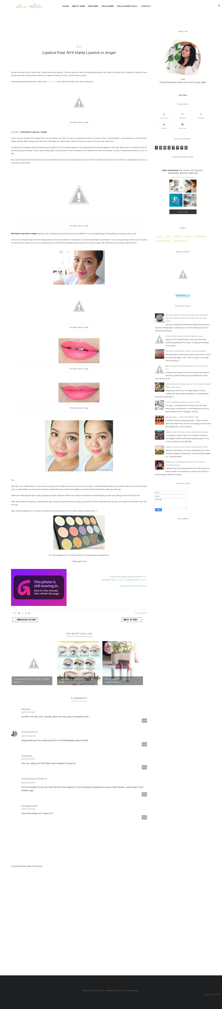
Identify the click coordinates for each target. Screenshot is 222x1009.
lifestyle (178, 236)
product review (180, 241)
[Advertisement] (123, 16)
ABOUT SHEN (78, 6)
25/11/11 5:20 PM (28, 783)
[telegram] (19, 613)
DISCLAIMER (108, 6)
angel (79, 46)
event (168, 236)
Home (66, 6)
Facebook (121, 580)
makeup (188, 236)
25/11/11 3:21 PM (27, 759)
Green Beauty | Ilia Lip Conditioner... (72, 680)
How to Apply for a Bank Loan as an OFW (182, 402)
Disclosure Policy (127, 6)
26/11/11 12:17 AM (28, 809)
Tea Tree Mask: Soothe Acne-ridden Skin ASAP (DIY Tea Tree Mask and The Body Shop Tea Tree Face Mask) (186, 318)
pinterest (182, 118)
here (145, 577)
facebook (201, 118)
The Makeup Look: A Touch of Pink (31, 680)
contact (146, 6)
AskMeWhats (29, 732)
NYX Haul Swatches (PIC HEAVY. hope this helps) (185, 351)
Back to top (211, 995)
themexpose (111, 991)
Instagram (164, 118)
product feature (163, 241)
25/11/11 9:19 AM (28, 712)
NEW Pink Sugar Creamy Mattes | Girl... (118, 680)
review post (52, 81)
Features (93, 6)
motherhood (200, 236)
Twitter (144, 580)
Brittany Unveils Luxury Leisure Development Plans (186, 447)
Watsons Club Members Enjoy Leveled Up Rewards (186, 432)
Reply (144, 720)
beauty (159, 236)
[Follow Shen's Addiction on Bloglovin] (183, 297)
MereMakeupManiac (34, 779)
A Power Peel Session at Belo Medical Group (184, 336)
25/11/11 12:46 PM (28, 736)
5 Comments (141, 613)
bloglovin (182, 128)
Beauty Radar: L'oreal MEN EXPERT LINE (181, 417)
